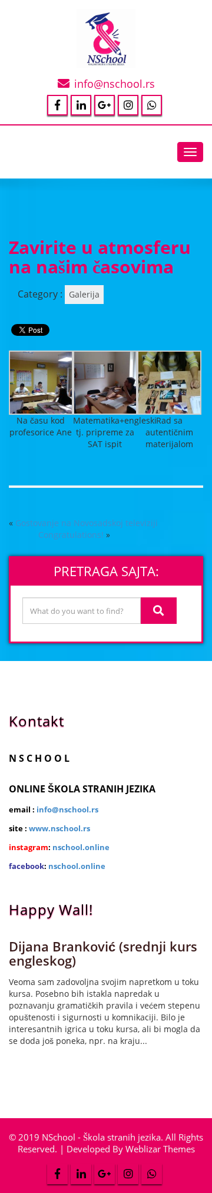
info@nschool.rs (114, 84)
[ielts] (41, 381)
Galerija (84, 294)
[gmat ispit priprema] (105, 381)
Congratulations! (71, 534)
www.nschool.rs (59, 828)
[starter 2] (169, 381)
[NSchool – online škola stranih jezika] (106, 35)
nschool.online (81, 847)
